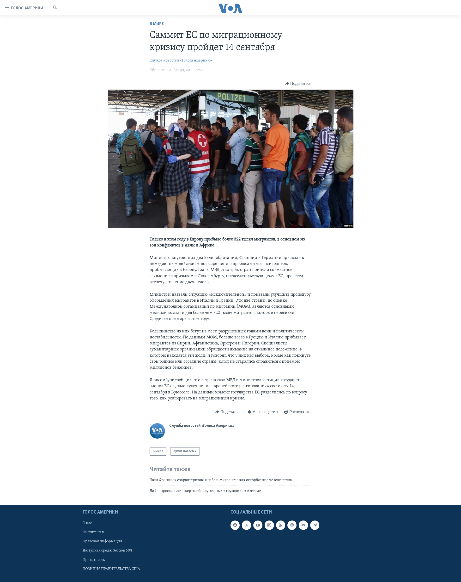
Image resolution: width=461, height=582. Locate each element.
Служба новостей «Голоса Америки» (181, 60)
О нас (87, 523)
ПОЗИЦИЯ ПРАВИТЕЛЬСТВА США (111, 569)
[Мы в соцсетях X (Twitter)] (246, 525)
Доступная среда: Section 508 (107, 550)
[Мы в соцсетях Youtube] (257, 525)
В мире (157, 24)
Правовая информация (102, 541)
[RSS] (280, 525)
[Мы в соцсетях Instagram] (269, 525)
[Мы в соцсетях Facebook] (235, 525)
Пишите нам (93, 532)
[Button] (298, 83)
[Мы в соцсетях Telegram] (314, 525)
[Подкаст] (292, 525)
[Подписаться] (303, 525)
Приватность (94, 560)
